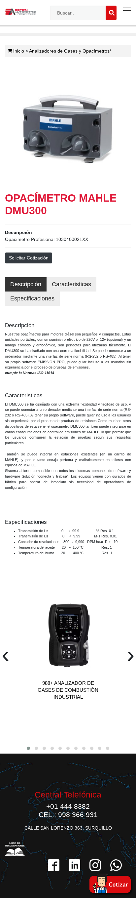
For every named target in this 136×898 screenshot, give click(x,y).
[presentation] (5, 657)
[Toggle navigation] (125, 8)
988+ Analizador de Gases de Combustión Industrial (68, 690)
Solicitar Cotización (29, 257)
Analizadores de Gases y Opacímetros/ (70, 51)
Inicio (18, 51)
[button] (28, 748)
